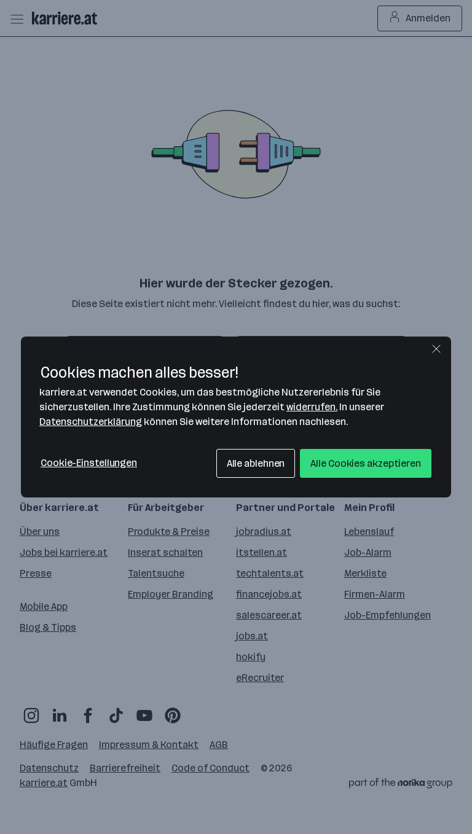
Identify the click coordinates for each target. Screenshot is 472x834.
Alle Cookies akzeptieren (365, 463)
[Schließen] (436, 348)
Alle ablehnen (256, 463)
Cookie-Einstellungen (89, 463)
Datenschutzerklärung (90, 421)
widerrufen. (311, 407)
